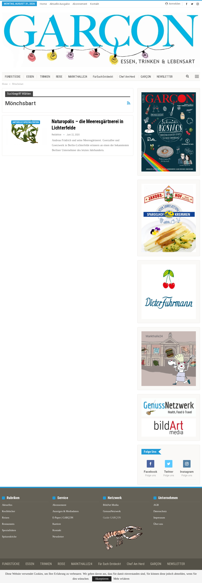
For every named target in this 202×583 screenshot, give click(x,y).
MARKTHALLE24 (77, 76)
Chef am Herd (127, 76)
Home (43, 3)
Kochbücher (8, 511)
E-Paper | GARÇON (62, 517)
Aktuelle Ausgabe (60, 3)
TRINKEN (45, 76)
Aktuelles (7, 504)
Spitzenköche (9, 536)
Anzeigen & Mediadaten (65, 511)
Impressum (159, 517)
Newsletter (58, 536)
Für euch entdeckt (103, 76)
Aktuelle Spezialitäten (26, 122)
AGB (156, 504)
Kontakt (94, 3)
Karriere (56, 523)
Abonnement (80, 3)
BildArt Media (111, 504)
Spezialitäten (9, 530)
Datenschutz (160, 511)
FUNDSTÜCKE (13, 76)
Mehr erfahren (121, 578)
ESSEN (30, 76)
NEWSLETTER (165, 76)
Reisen (5, 517)
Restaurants (8, 523)
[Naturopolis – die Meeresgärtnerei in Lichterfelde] (26, 131)
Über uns (158, 523)
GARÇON (146, 76)
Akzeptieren (101, 578)
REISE (59, 76)
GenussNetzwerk (112, 511)
